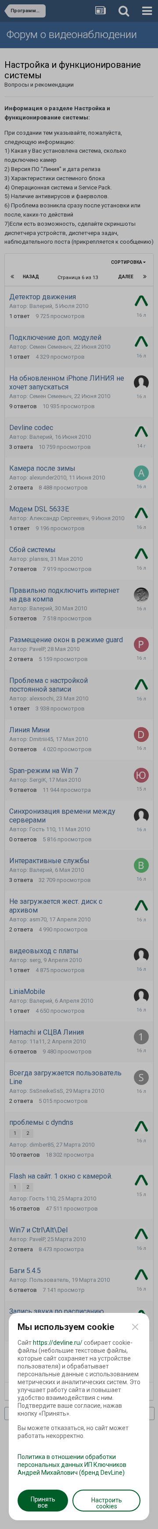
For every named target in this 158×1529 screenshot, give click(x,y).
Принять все (43, 1502)
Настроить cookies (106, 1503)
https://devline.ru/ (58, 1342)
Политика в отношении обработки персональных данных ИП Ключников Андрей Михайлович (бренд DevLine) (72, 1464)
